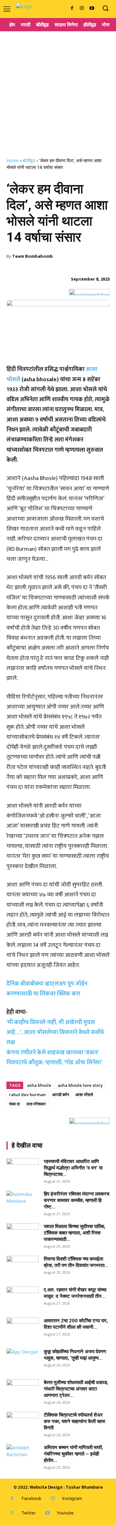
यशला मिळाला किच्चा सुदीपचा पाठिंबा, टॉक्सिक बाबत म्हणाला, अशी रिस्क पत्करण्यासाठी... (74, 1233)
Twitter (29, 1512)
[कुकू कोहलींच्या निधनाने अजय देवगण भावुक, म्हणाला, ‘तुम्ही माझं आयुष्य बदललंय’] (22, 1359)
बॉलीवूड (29, 160)
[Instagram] (82, 9)
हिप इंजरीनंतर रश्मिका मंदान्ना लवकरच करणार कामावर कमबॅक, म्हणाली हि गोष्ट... (76, 1200)
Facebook (31, 1498)
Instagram (72, 1498)
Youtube (65, 1512)
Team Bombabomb (32, 256)
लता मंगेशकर (36, 1104)
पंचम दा (14, 1104)
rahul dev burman (27, 1094)
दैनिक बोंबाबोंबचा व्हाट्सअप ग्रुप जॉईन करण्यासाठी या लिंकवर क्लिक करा (46, 989)
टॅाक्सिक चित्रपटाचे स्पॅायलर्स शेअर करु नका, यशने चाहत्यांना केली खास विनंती (74, 1421)
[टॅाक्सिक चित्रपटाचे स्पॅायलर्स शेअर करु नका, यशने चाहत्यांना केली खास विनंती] (22, 1423)
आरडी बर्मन (60, 1094)
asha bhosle (39, 1085)
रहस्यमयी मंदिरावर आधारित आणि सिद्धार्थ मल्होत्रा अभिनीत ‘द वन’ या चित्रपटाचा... (73, 1168)
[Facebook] (72, 9)
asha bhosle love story (80, 1085)
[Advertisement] (58, 92)
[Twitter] (12, 1513)
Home (12, 160)
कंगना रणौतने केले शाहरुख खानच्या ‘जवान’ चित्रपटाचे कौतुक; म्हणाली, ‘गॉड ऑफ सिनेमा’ (54, 1058)
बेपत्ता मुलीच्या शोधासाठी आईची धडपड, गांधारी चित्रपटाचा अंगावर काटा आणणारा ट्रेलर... (76, 1389)
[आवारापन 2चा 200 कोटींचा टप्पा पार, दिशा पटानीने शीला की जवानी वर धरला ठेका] (22, 1328)
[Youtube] (92, 9)
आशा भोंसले (84, 1094)
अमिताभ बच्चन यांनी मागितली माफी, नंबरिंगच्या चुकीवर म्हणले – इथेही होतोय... (73, 1454)
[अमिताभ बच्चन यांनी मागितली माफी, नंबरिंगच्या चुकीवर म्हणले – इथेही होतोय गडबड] (22, 1455)
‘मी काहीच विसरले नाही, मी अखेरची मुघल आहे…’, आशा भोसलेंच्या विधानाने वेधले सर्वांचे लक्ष (55, 1033)
